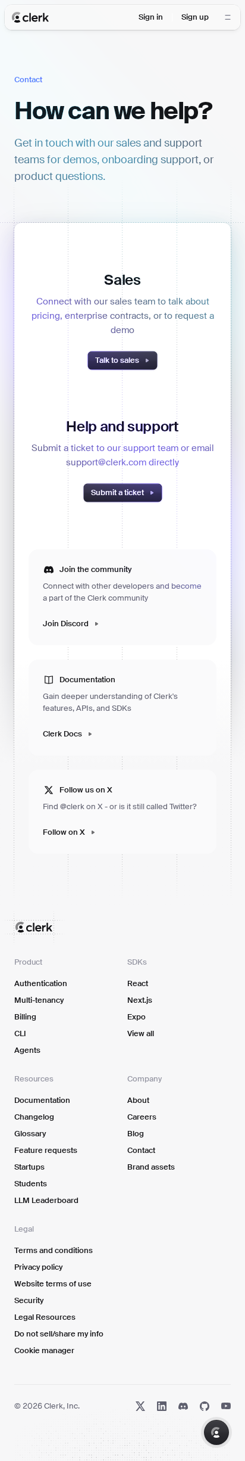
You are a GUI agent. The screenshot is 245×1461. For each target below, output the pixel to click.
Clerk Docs (62, 733)
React (137, 983)
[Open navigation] (227, 17)
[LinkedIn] (162, 1406)
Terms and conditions (53, 1250)
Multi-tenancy (39, 1000)
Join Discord (66, 623)
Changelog (34, 1116)
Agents (27, 1050)
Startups (29, 1166)
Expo (136, 1016)
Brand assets (151, 1166)
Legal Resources (45, 1317)
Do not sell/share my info (58, 1333)
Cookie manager (44, 1350)
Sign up (195, 17)
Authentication (40, 983)
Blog (135, 1133)
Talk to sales (117, 360)
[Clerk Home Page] (30, 17)
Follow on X (64, 832)
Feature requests (45, 1150)
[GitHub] (204, 1406)
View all (140, 1033)
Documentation (42, 1100)
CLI (20, 1033)
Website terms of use (53, 1283)
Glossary (30, 1133)
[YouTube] (226, 1406)
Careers (141, 1116)
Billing (25, 1016)
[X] (140, 1406)
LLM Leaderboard (46, 1200)
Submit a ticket (117, 492)
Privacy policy (38, 1267)
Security (28, 1300)
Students (30, 1183)
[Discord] (183, 1406)
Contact (141, 1150)
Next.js (139, 1000)
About (138, 1100)
